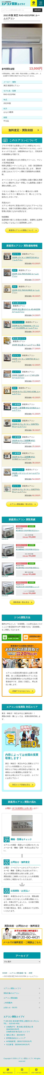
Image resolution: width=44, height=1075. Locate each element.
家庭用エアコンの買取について (21, 230)
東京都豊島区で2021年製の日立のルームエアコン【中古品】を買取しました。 (28, 549)
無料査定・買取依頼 (21, 130)
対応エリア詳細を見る (21, 785)
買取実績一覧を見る (21, 602)
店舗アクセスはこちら (21, 691)
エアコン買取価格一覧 (18, 973)
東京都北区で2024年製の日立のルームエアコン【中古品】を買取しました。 (28, 530)
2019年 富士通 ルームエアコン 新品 (26, 345)
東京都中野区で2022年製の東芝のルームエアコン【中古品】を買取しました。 (28, 568)
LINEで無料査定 (36, 1072)
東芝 (30, 973)
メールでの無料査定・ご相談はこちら (22, 942)
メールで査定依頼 (22, 1072)
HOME (4, 973)
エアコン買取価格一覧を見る (21, 504)
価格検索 (37, 10)
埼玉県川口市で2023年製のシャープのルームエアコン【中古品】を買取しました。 (28, 587)
